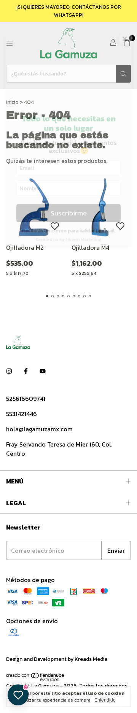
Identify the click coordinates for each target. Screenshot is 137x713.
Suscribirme (68, 219)
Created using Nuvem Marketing (68, 247)
